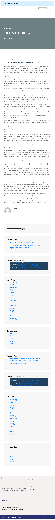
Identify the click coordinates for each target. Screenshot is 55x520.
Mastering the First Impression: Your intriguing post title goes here (25, 245)
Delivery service (13, 336)
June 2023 (12, 292)
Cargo (11, 335)
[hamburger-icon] (34, 12)
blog (11, 333)
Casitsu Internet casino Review (17, 248)
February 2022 (13, 318)
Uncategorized (13, 345)
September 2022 (13, 307)
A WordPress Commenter (15, 262)
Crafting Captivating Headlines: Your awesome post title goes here (25, 242)
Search (8, 227)
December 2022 (13, 302)
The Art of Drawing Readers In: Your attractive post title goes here (25, 244)
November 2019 (13, 319)
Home (5, 38)
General (11, 340)
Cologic (15, 59)
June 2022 (12, 311)
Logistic (11, 341)
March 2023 (12, 297)
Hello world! (26, 262)
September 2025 (13, 282)
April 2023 (12, 295)
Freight (11, 338)
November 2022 (13, 303)
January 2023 (13, 300)
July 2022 (12, 310)
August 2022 (12, 308)
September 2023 (13, 287)
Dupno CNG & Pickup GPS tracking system (26, 269)
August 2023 (12, 289)
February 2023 (13, 299)
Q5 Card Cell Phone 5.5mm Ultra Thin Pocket (29, 265)
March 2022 (12, 316)
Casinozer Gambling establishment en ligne (20, 247)
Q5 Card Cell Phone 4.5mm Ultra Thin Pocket (29, 267)
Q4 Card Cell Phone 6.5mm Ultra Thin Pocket (27, 264)
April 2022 (12, 315)
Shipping (12, 343)
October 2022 (13, 305)
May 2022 (12, 313)
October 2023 (13, 286)
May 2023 (12, 294)
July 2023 (12, 290)
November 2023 (13, 284)
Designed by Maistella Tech (47, 517)
